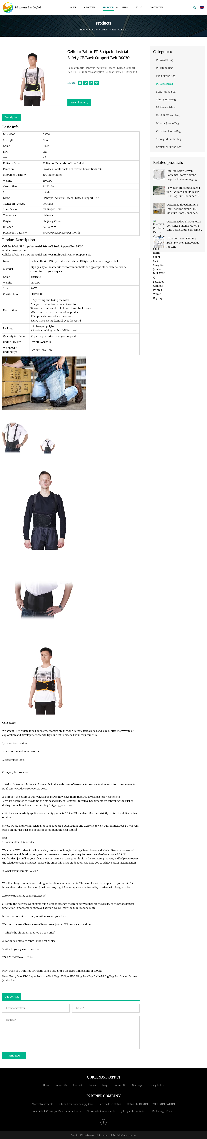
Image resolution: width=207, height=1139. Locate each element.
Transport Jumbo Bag (169, 139)
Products (108, 7)
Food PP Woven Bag (168, 115)
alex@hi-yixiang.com (127, 1135)
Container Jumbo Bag (169, 146)
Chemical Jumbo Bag (168, 131)
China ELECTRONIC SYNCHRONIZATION (151, 1104)
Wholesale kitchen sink (101, 1111)
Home (73, 7)
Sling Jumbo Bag (166, 99)
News (125, 7)
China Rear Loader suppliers (76, 1104)
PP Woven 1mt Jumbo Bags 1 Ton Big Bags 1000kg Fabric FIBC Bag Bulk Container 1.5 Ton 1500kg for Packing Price (184, 192)
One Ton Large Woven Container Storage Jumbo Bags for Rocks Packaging (182, 175)
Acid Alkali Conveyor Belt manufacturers (57, 1111)
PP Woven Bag (164, 59)
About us (89, 7)
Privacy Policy (156, 1085)
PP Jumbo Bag (164, 67)
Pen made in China (110, 1104)
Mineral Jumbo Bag (167, 123)
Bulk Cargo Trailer (163, 1111)
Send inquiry (80, 102)
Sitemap (137, 1085)
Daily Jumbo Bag (166, 91)
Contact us (156, 7)
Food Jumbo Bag (165, 75)
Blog (139, 7)
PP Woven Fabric (166, 107)
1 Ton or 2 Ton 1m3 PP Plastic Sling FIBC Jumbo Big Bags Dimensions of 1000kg (55, 970)
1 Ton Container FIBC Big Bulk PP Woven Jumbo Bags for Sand (183, 242)
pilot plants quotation (133, 1111)
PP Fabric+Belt (108, 29)
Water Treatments (42, 1104)
